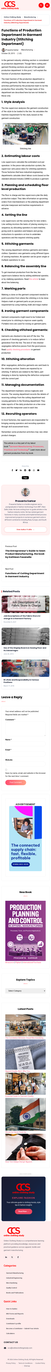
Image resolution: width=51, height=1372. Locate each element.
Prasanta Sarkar (12, 50)
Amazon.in (9, 962)
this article (33, 279)
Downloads (10, 1319)
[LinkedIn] (6, 1257)
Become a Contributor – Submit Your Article (22, 1328)
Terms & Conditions (25, 1363)
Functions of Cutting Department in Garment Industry (24, 575)
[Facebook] (18, 1257)
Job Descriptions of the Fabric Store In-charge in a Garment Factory (22, 617)
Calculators (10, 1333)
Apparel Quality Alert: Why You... (18, 1071)
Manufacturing (30, 17)
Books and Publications (15, 1293)
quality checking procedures (18, 349)
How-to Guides (11, 1309)
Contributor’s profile (13, 1324)
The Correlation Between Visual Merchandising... (24, 1038)
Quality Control (11, 1288)
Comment (10, 720)
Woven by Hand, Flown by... (16, 1132)
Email (8, 750)
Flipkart (18, 962)
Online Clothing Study (12, 17)
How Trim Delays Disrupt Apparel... (19, 1162)
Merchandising (11, 1283)
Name (8, 740)
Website (9, 760)
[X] (12, 1257)
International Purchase (32, 962)
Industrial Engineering (14, 1278)
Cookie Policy (40, 1363)
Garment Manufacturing (15, 1273)
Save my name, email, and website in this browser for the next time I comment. (25, 774)
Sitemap (27, 1366)
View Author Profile (26, 529)
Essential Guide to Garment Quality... (19, 1096)
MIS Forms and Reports (15, 1314)
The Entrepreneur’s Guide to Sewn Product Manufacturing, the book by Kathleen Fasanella (25, 553)
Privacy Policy (11, 1363)
